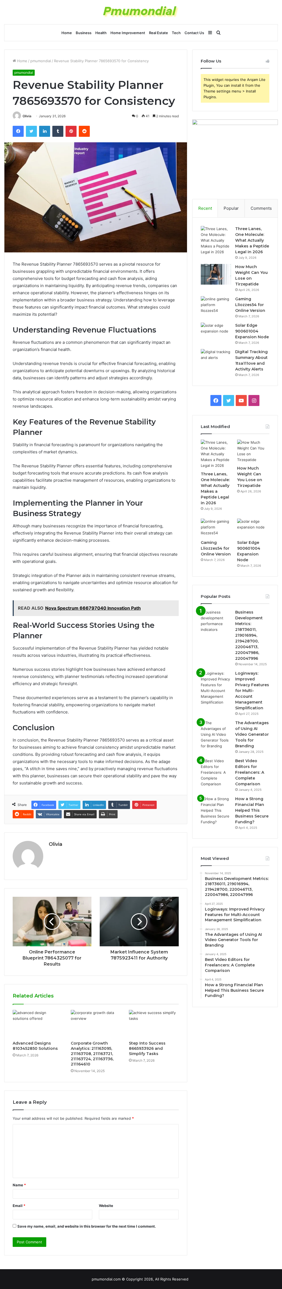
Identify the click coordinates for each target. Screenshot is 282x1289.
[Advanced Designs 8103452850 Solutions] (38, 1024)
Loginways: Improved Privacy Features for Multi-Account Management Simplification (252, 690)
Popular (231, 208)
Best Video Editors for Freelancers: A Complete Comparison (249, 772)
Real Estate (158, 33)
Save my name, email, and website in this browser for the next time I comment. (86, 1226)
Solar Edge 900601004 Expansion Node (252, 331)
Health (101, 33)
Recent (205, 208)
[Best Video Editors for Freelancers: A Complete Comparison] (216, 772)
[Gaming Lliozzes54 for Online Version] (216, 306)
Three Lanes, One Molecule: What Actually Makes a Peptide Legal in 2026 (252, 240)
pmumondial (40, 61)
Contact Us (194, 33)
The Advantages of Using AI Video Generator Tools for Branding (252, 734)
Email (19, 1205)
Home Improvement (127, 33)
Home (66, 33)
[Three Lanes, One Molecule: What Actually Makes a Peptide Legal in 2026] (216, 240)
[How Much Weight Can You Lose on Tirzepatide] (216, 274)
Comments (261, 208)
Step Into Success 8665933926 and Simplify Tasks (147, 1048)
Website (106, 1205)
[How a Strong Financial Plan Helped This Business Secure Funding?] (216, 810)
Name (19, 1185)
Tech (176, 33)
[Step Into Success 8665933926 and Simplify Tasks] (154, 1024)
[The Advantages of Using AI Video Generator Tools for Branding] (216, 734)
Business (83, 33)
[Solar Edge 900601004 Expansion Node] (216, 333)
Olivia (27, 116)
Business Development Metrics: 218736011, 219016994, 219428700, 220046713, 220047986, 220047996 (249, 635)
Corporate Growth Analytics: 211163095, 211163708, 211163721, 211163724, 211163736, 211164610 (92, 1054)
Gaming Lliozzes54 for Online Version (250, 304)
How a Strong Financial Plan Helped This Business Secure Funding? (252, 810)
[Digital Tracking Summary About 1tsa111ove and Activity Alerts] (216, 359)
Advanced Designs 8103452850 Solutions (35, 1046)
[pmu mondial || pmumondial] (141, 12)
